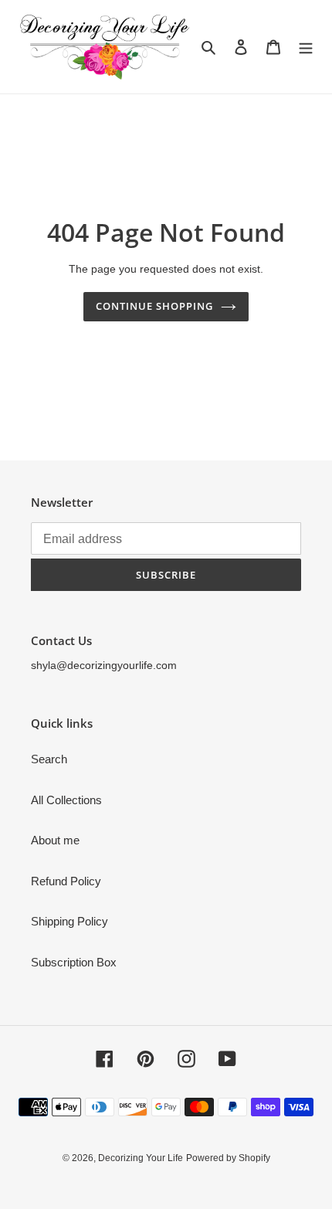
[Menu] (306, 46)
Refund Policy (66, 881)
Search (49, 759)
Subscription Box (74, 962)
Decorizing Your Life (140, 1158)
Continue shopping (155, 306)
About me (55, 840)
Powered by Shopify (228, 1158)
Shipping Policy (69, 921)
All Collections (66, 800)
